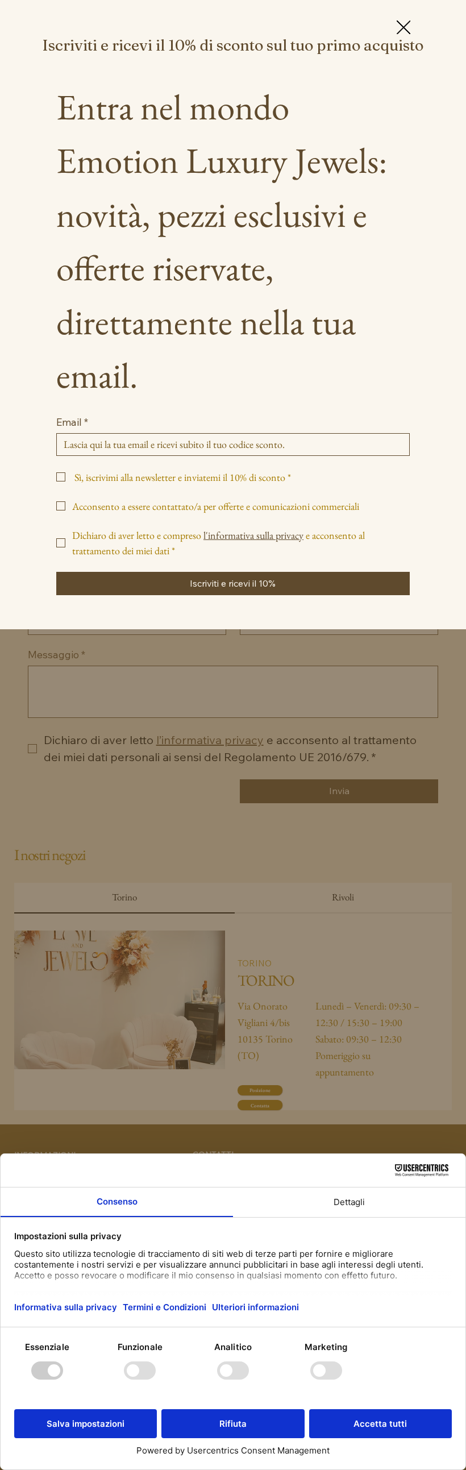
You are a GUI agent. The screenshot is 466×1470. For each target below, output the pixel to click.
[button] (403, 27)
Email (72, 422)
